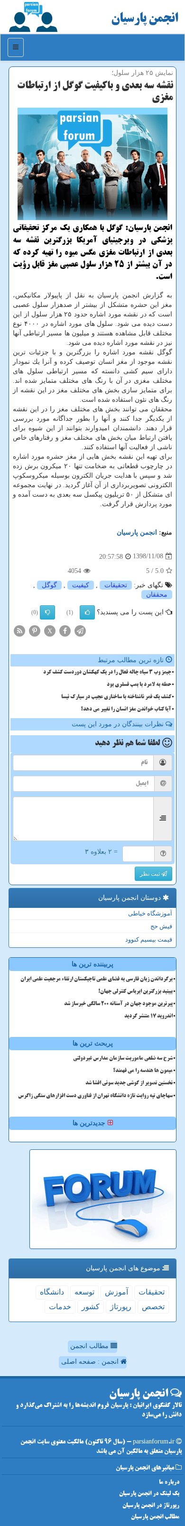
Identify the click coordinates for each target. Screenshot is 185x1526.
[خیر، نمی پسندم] (47, 612)
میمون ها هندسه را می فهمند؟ (143, 1071)
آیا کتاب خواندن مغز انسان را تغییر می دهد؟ (126, 709)
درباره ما (169, 1483)
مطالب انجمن (90, 1346)
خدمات (60, 1307)
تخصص (153, 1307)
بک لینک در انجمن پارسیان (149, 1494)
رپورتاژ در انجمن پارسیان (150, 1506)
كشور (91, 1307)
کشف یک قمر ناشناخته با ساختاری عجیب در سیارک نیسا (116, 697)
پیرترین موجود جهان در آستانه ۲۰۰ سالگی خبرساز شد (118, 1004)
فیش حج (161, 926)
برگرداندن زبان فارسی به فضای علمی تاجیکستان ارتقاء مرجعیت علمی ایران (96, 979)
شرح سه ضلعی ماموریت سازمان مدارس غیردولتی (123, 1059)
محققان (156, 594)
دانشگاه (52, 1292)
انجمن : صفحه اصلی (90, 1361)
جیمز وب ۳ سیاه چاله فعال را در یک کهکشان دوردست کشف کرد (107, 672)
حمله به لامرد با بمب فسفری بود (139, 685)
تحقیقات (115, 585)
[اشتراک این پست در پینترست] (34, 630)
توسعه (84, 1292)
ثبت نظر (150, 873)
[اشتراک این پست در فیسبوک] (65, 630)
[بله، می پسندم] (87, 612)
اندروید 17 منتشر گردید (148, 1016)
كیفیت (80, 585)
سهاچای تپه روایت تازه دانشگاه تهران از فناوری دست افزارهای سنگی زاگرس (95, 1096)
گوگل (49, 585)
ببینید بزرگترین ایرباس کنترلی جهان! (135, 992)
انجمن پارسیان (144, 19)
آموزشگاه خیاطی (150, 913)
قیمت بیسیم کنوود (148, 939)
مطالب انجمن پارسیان (155, 1517)
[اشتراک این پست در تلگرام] (80, 630)
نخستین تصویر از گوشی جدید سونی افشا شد (129, 1083)
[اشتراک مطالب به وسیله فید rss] (19, 630)
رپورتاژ (120, 1307)
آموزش (116, 1292)
